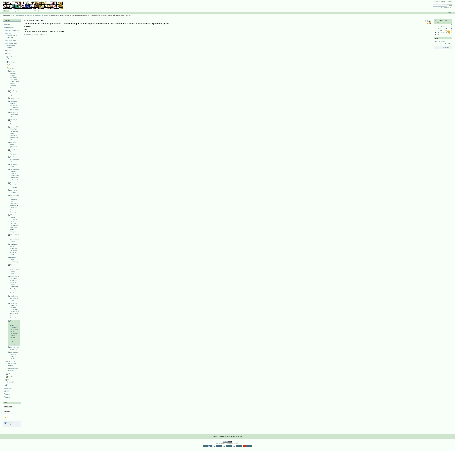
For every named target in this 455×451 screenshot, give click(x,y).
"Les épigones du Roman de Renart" (14, 298)
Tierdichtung (37, 15)
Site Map (435, 1)
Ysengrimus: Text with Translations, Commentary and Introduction (14, 105)
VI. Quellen (29, 15)
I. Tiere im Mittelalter (13, 30)
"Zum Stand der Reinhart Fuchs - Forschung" (14, 185)
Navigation (7, 20)
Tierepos (45, 15)
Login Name (8, 406)
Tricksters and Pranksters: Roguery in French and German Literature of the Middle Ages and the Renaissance (14, 285)
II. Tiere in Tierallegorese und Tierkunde (12, 35)
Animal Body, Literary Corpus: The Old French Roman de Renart (14, 249)
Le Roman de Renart (14, 165)
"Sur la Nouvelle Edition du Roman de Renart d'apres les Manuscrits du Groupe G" (14, 174)
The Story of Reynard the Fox (13, 122)
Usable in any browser (247, 446)
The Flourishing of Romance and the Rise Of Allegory (14, 238)
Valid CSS (237, 446)
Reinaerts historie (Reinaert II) (13, 144)
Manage (26, 11)
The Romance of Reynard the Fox (14, 159)
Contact (450, 1)
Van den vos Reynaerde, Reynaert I (13, 152)
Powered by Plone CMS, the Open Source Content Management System (227, 442)
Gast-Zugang (444, 42)
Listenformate (11, 385)
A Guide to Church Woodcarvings (14, 259)
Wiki (35, 11)
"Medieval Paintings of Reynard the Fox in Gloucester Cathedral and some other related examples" (14, 223)
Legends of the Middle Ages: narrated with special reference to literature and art (14, 133)
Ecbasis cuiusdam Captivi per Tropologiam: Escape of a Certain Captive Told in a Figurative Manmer (14, 79)
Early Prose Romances (13, 191)
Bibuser (28, 34)
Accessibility (442, 1)
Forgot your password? (8, 424)
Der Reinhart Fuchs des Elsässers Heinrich (14, 355)
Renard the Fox (14, 98)
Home (6, 11)
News (41, 11)
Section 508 (207, 446)
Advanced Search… (446, 7)
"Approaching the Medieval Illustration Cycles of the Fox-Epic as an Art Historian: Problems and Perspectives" (14, 311)
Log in (449, 12)
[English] (430, 23)
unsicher (10, 376)
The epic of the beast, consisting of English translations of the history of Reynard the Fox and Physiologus (14, 203)
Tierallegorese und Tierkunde (13, 58)
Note (25, 30)
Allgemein (11, 374)
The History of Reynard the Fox (14, 93)
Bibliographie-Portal (33, 5)
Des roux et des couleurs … (14, 348)
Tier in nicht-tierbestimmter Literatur (12, 363)
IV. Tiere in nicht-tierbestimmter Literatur (12, 45)
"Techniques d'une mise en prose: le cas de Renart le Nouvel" (14, 269)
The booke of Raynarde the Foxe (14, 114)
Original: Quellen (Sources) (13, 369)
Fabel (10, 65)
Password (7, 411)
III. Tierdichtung (11, 40)
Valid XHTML (227, 446)
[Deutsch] (428, 23)
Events (50, 11)
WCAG (217, 446)
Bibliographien (16, 11)
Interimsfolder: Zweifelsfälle (11, 381)
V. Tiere (9, 50)
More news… (447, 47)
